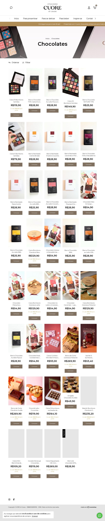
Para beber (64, 18)
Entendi (35, 516)
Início (16, 18)
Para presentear (30, 18)
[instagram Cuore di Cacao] (9, 499)
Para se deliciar (48, 18)
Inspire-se (77, 18)
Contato (90, 18)
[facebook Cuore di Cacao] (14, 499)
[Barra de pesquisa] (11, 8)
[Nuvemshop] (89, 507)
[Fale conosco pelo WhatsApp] (99, 515)
